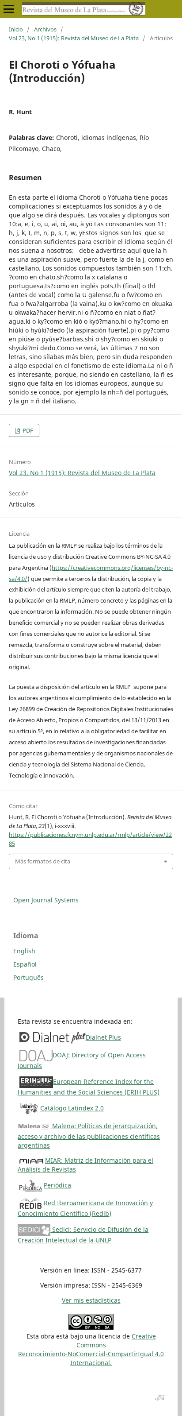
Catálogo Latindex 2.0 (72, 1108)
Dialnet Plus (103, 1037)
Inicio (16, 29)
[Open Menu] (9, 9)
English (24, 951)
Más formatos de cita (42, 861)
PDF (27, 430)
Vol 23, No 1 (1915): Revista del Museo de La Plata (74, 38)
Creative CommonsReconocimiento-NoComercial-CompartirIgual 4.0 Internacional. (91, 1349)
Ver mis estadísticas (91, 1300)
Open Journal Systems (46, 900)
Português (28, 977)
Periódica (57, 1185)
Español (25, 964)
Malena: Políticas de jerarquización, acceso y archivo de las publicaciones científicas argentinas (89, 1135)
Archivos (45, 29)
